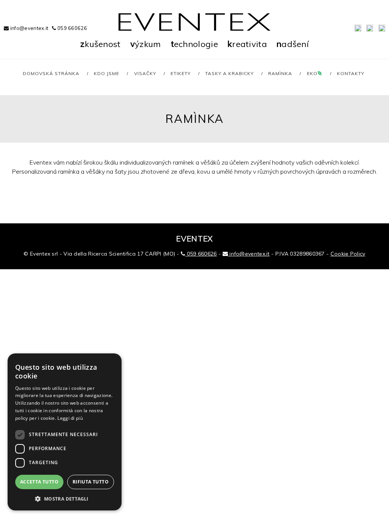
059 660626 (71, 28)
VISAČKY (145, 73)
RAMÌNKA (280, 73)
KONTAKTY (350, 73)
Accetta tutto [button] (39, 482)
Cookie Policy (347, 253)
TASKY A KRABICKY (229, 73)
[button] (64, 498)
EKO (312, 73)
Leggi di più (70, 418)
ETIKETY (181, 73)
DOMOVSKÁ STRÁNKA (51, 73)
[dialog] (65, 431)
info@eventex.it (28, 28)
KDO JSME (106, 73)
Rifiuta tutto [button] (91, 482)
